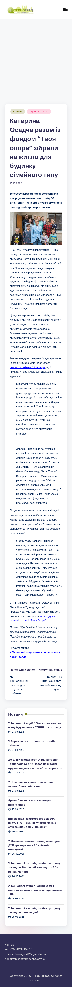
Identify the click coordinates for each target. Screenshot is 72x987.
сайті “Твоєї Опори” (34, 620)
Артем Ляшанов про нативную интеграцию (29, 802)
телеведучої (47, 616)
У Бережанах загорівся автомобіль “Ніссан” (32, 743)
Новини (17, 111)
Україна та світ (39, 111)
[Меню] (65, 9)
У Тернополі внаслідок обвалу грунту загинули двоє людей (34, 910)
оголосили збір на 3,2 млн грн (27, 367)
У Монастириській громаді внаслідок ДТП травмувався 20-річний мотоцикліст (34, 845)
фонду (14, 620)
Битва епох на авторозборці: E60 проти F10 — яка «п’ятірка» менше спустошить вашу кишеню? (32, 823)
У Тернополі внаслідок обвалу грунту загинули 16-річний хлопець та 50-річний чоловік (34, 867)
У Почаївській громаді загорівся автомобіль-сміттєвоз (30, 784)
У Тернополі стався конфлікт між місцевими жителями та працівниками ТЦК (35, 890)
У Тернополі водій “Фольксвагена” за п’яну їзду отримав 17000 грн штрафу (34, 725)
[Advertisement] (36, 57)
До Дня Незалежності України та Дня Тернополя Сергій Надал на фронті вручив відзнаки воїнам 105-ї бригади (35, 764)
